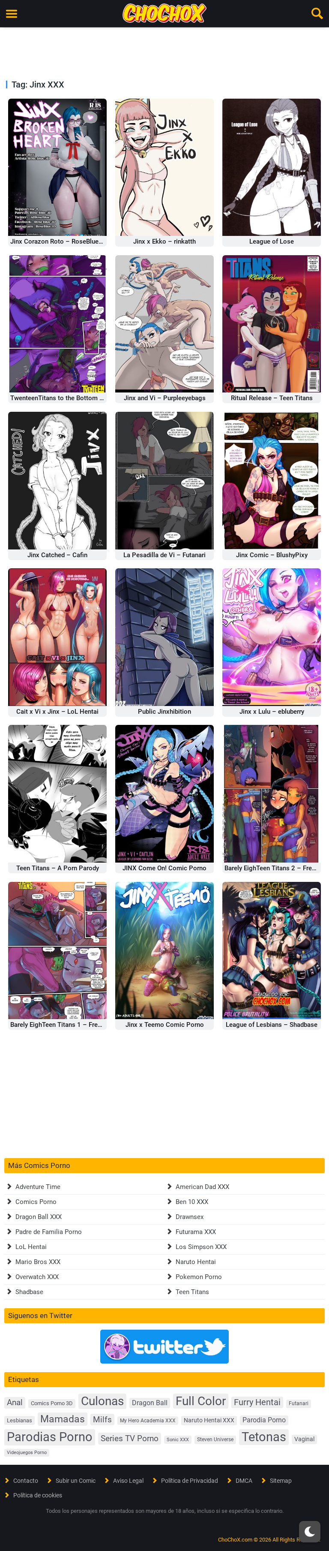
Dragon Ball (149, 1403)
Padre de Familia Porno (48, 1232)
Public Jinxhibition (164, 711)
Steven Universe (215, 1439)
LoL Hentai (31, 1247)
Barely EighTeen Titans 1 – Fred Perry (64, 1025)
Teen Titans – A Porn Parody (57, 868)
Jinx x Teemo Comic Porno (165, 1025)
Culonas (102, 1401)
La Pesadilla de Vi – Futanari (164, 555)
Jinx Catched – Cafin (57, 555)
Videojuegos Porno (27, 1452)
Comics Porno (36, 1202)
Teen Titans (192, 1292)
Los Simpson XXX (201, 1247)
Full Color (201, 1401)
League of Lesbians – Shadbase (271, 1025)
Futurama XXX (196, 1232)
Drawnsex (189, 1217)
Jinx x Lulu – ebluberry (271, 711)
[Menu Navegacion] (12, 14)
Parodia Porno (264, 1420)
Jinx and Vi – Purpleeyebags (165, 398)
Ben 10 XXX (192, 1202)
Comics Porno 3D (52, 1403)
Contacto (25, 1480)
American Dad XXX (202, 1187)
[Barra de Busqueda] (317, 14)
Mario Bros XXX (37, 1262)
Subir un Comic (76, 1480)
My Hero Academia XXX (148, 1421)
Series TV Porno (130, 1438)
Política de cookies (37, 1495)
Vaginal (304, 1439)
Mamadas (62, 1419)
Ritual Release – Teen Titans (272, 398)
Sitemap (281, 1480)
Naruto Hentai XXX (209, 1420)
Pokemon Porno (199, 1277)
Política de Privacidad (189, 1480)
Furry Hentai (257, 1402)
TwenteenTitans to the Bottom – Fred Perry (72, 398)
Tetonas (264, 1437)
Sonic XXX (178, 1439)
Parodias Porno (50, 1437)
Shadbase (29, 1292)
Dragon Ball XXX (38, 1217)
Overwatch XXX (37, 1277)
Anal (15, 1402)
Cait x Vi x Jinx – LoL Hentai (57, 711)
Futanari (298, 1403)
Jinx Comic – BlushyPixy (272, 555)
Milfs (102, 1419)
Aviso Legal (128, 1480)
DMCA (244, 1480)
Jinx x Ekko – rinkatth (164, 241)
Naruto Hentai (196, 1262)
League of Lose (271, 241)
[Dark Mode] (309, 1531)
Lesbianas (19, 1420)
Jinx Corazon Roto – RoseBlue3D (58, 241)
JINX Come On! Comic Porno (164, 868)
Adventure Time (37, 1187)
